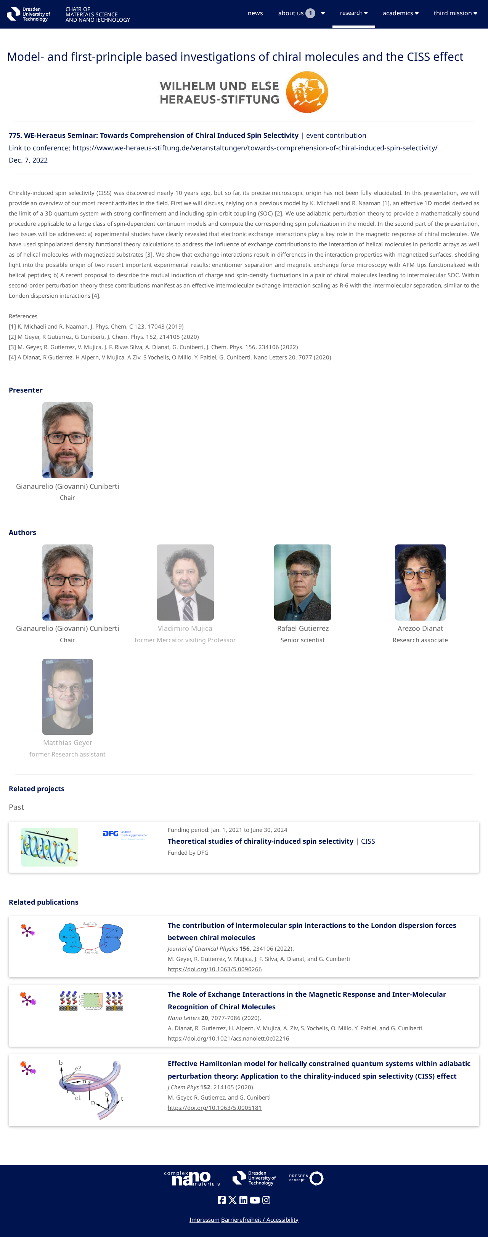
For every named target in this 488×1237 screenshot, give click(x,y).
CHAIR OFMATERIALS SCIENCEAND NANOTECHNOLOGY (98, 13)
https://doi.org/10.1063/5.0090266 (215, 969)
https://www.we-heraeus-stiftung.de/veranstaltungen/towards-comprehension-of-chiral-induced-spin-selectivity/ (255, 147)
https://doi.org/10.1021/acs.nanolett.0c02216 (228, 1038)
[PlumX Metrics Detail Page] (27, 931)
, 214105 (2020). (319, 1080)
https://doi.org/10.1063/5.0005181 (215, 1107)
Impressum (204, 1219)
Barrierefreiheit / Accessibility (260, 1219)
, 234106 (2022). (312, 942)
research (352, 12)
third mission (454, 13)
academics (399, 13)
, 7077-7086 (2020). (307, 1011)
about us (295, 13)
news (255, 13)
